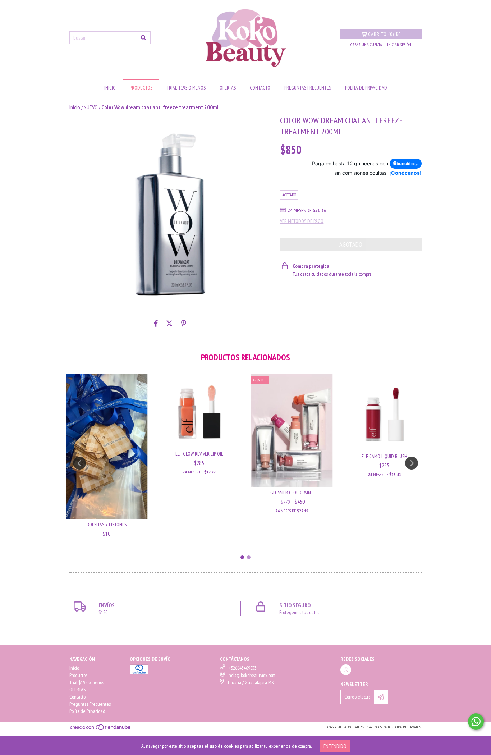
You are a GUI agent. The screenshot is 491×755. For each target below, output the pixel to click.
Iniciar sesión (399, 44)
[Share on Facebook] (156, 323)
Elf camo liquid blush (384, 456)
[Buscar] (143, 37)
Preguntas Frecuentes (307, 87)
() (384, 34)
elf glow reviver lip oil (199, 453)
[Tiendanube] (100, 729)
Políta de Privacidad (366, 87)
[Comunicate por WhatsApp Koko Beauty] (476, 721)
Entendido (335, 746)
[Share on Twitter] (169, 323)
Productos (141, 87)
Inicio (110, 87)
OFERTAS (228, 87)
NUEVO (91, 107)
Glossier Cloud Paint (291, 492)
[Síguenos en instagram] (345, 669)
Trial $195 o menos (186, 87)
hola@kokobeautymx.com (252, 675)
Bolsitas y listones (107, 524)
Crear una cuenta (366, 44)
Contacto (260, 87)
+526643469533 (243, 668)
